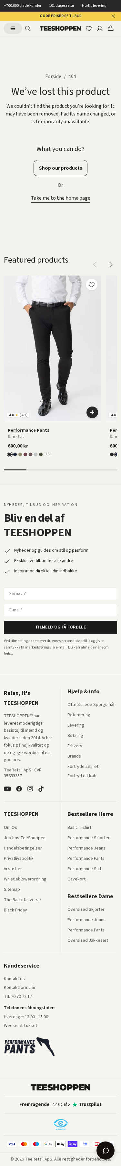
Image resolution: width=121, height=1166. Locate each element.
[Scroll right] (110, 264)
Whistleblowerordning (25, 879)
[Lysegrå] (36, 454)
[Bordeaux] (25, 454)
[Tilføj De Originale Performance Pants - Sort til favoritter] (91, 284)
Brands (74, 756)
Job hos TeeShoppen (24, 838)
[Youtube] (7, 788)
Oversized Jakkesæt (87, 941)
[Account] (100, 28)
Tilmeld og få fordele (60, 627)
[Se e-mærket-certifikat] (61, 1124)
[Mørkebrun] (30, 454)
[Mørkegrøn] (41, 454)
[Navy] (15, 454)
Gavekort (76, 879)
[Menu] (13, 28)
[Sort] (10, 454)
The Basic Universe (22, 900)
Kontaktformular (19, 988)
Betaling (75, 736)
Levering (75, 726)
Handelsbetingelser (23, 848)
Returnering (78, 715)
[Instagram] (30, 789)
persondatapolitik (75, 641)
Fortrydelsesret (82, 767)
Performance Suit (84, 869)
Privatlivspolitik (19, 859)
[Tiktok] (41, 789)
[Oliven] (20, 454)
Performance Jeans (86, 848)
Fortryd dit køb (81, 776)
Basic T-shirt (79, 828)
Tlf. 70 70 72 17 (18, 996)
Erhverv (74, 746)
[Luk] (113, 16)
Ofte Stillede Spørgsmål (90, 705)
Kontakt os (14, 979)
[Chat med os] (105, 1150)
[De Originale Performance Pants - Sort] (52, 348)
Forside (53, 76)
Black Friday (15, 910)
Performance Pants (86, 859)
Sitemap (12, 890)
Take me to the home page (60, 198)
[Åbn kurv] (111, 28)
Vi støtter (13, 869)
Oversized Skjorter (86, 910)
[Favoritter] (89, 28)
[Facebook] (19, 789)
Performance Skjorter (88, 838)
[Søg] (28, 28)
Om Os (10, 828)
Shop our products (60, 168)
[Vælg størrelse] (92, 412)
